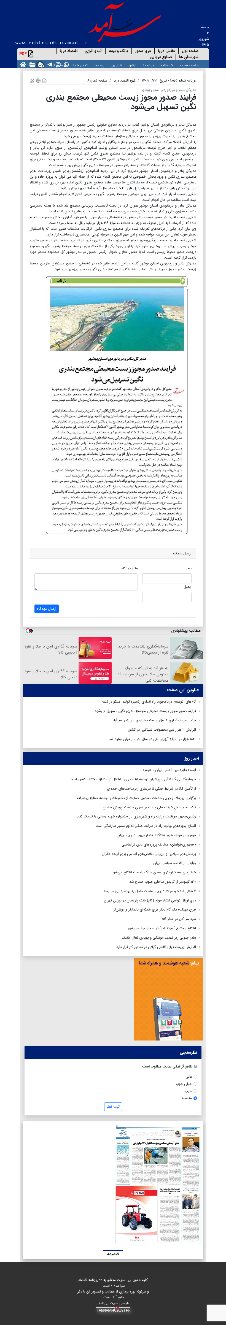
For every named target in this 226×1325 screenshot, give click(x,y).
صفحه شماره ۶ (97, 80)
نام (190, 568)
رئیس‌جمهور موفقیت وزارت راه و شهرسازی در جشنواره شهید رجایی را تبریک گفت (136, 816)
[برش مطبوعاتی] (32, 80)
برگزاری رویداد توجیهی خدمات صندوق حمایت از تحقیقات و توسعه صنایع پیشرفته (136, 798)
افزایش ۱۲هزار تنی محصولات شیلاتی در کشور (162, 730)
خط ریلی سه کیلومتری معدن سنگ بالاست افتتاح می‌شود (154, 872)
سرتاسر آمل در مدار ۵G (179, 919)
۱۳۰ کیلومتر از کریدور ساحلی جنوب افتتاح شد (162, 882)
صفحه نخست (189, 65)
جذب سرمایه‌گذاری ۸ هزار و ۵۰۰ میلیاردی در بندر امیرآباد (154, 720)
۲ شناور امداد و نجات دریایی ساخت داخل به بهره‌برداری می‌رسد (149, 891)
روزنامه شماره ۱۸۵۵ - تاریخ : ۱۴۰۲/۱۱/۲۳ (169, 80)
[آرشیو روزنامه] (31, 64)
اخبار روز (116, 65)
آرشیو (132, 65)
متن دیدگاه (130, 568)
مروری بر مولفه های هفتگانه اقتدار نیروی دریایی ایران (156, 835)
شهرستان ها (188, 57)
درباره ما (148, 65)
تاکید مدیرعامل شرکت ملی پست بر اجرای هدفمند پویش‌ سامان (149, 807)
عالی (188, 1077)
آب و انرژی (93, 51)
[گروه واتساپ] (65, 64)
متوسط (186, 1098)
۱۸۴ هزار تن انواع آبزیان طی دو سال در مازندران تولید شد (152, 739)
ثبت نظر (113, 1107)
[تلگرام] (48, 64)
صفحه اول (190, 51)
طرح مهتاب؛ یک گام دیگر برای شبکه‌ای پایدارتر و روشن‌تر (154, 909)
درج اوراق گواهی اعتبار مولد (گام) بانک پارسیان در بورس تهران (150, 900)
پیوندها (99, 65)
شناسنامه (167, 65)
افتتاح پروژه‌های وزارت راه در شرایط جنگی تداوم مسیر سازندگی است (145, 826)
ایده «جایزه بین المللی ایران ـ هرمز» (169, 770)
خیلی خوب (184, 1084)
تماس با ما (80, 65)
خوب (188, 1091)
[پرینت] (38, 80)
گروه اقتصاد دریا (124, 80)
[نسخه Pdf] (44, 80)
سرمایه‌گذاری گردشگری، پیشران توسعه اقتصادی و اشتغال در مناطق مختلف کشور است (133, 779)
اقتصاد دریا (68, 51)
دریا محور (143, 51)
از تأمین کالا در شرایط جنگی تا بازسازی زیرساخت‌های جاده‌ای (151, 789)
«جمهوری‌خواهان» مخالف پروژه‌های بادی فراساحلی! (158, 844)
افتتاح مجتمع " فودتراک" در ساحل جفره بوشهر (162, 928)
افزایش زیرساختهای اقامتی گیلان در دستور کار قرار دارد (156, 947)
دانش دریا (166, 51)
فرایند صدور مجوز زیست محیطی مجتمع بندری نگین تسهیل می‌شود (145, 711)
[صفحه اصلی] (22, 64)
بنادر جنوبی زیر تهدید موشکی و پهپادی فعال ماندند (159, 938)
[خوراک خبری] (40, 64)
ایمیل (188, 587)
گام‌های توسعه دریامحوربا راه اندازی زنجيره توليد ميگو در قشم (149, 702)
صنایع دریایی (161, 57)
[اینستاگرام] (57, 64)
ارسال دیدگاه (46, 609)
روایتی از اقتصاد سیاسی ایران (174, 863)
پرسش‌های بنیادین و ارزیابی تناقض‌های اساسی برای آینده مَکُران (149, 854)
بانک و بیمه (118, 51)
